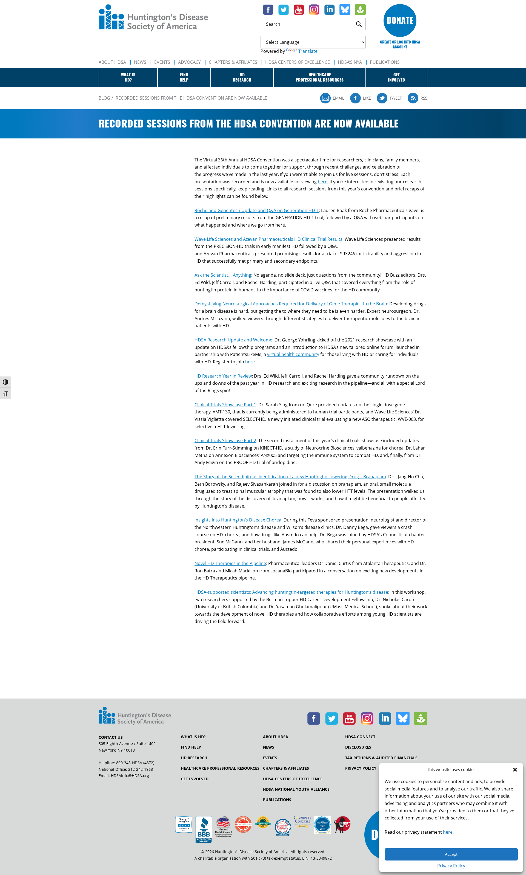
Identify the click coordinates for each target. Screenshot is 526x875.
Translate (308, 51)
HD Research (194, 758)
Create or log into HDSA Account (400, 44)
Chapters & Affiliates (233, 62)
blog (104, 98)
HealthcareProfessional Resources (320, 77)
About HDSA (112, 62)
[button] (515, 769)
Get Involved (194, 779)
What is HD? (193, 737)
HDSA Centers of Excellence (297, 62)
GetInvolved (396, 77)
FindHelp (184, 77)
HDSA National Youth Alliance (296, 789)
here (448, 832)
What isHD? (128, 77)
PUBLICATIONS (385, 62)
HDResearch (242, 77)
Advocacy (189, 62)
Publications (277, 800)
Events (162, 62)
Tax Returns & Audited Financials (381, 758)
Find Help (191, 747)
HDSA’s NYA (350, 62)
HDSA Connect (360, 737)
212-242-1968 (140, 769)
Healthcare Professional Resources (220, 768)
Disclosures (358, 747)
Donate (400, 20)
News (140, 62)
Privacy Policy (451, 866)
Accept (451, 854)
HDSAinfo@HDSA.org (130, 775)
